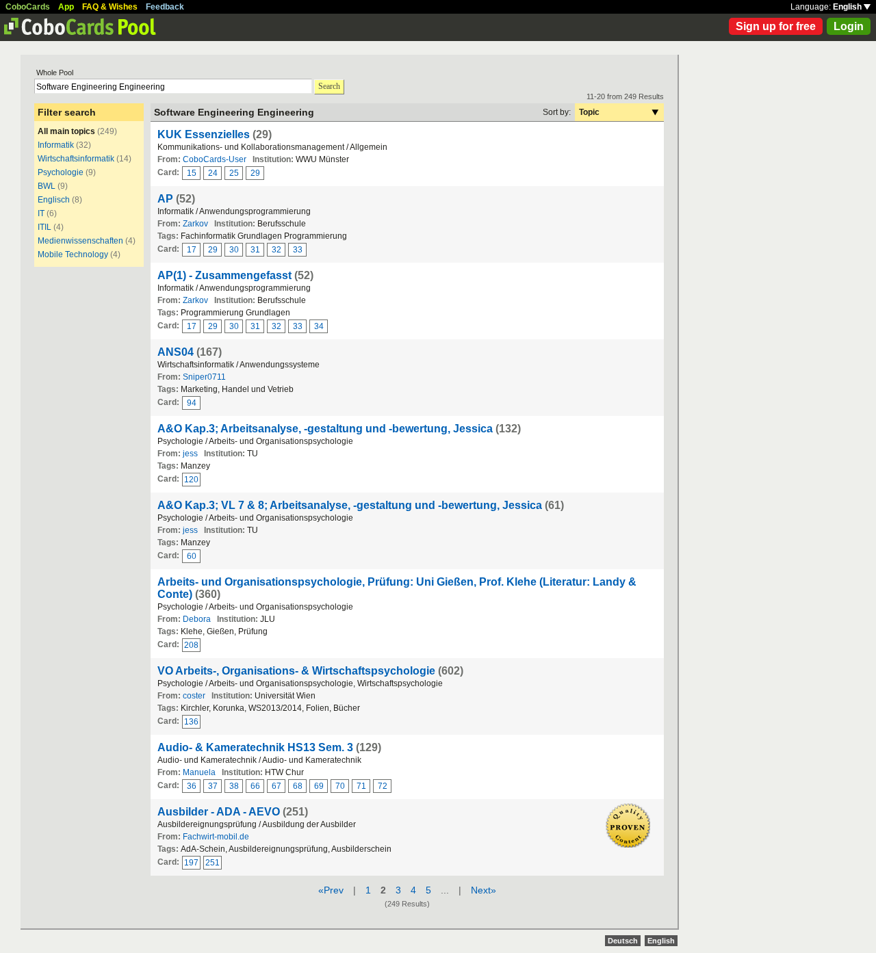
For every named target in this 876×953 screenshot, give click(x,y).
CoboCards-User (214, 159)
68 (297, 786)
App (66, 7)
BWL (46, 186)
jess (190, 453)
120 (191, 479)
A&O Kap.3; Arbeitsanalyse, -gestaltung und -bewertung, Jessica (325, 428)
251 (212, 862)
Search (329, 86)
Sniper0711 (204, 377)
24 (213, 173)
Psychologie (60, 172)
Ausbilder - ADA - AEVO (218, 812)
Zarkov (195, 224)
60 (191, 556)
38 (234, 786)
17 (191, 249)
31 (255, 249)
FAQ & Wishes (110, 7)
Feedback (165, 7)
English (848, 7)
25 (234, 173)
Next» (483, 890)
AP (165, 199)
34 (319, 326)
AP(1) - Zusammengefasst (224, 275)
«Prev (331, 890)
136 (191, 722)
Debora (197, 619)
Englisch (54, 200)
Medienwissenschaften (80, 241)
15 (191, 173)
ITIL (44, 227)
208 (191, 645)
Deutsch (623, 941)
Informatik (56, 145)
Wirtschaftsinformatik (76, 159)
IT (41, 213)
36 (191, 786)
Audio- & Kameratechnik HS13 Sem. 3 (255, 747)
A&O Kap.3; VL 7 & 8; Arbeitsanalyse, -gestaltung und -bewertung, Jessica (349, 505)
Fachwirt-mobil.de (216, 836)
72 (382, 786)
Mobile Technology (73, 254)
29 (255, 173)
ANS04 (175, 352)
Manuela (199, 772)
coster (194, 696)
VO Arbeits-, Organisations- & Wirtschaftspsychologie (296, 671)
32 (276, 249)
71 (361, 786)
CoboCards (27, 7)
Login (849, 26)
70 (340, 786)
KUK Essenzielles (203, 134)
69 (319, 786)
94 (191, 403)
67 (276, 786)
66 (255, 786)
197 (191, 862)
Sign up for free (776, 26)
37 (213, 786)
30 (234, 249)
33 (297, 249)
